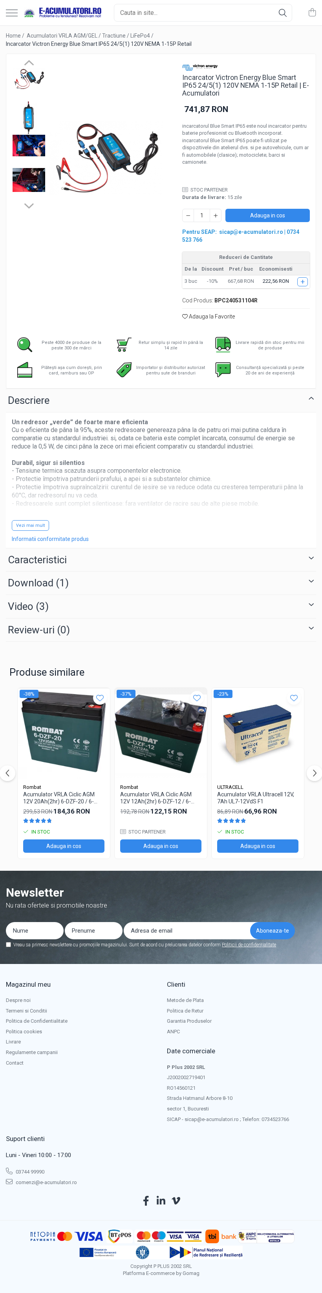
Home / (16, 36)
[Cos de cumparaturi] (312, 13)
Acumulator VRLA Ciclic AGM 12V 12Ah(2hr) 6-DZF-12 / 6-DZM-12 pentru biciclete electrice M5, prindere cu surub (158, 798)
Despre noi (18, 1000)
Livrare (13, 1042)
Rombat (32, 787)
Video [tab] (28, 606)
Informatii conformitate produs (50, 539)
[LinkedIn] (161, 1201)
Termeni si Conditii (26, 1011)
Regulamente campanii (32, 1052)
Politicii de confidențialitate (249, 945)
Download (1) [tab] (38, 583)
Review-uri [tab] (39, 630)
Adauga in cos (267, 215)
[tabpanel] (106, 158)
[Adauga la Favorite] (100, 698)
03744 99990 (29, 1172)
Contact (15, 1063)
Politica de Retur (185, 1011)
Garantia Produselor (189, 1021)
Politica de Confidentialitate (37, 1021)
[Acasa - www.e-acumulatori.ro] (63, 13)
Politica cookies (24, 1031)
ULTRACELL (230, 787)
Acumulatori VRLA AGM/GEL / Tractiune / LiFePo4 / (91, 36)
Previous (29, 64)
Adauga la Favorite (211, 316)
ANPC (173, 1031)
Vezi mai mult (30, 525)
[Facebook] (146, 1201)
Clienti (176, 984)
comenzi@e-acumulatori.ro (46, 1182)
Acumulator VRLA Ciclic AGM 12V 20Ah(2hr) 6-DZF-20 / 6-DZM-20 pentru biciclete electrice (59, 798)
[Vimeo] (176, 1201)
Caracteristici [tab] (37, 560)
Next (29, 205)
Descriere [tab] (28, 400)
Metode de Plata (185, 1000)
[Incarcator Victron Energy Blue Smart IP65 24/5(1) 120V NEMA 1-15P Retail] (106, 158)
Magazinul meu (28, 984)
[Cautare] (282, 13)
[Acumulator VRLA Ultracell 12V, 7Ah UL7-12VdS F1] (258, 734)
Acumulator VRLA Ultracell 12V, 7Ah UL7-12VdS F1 (255, 798)
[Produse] (12, 13)
